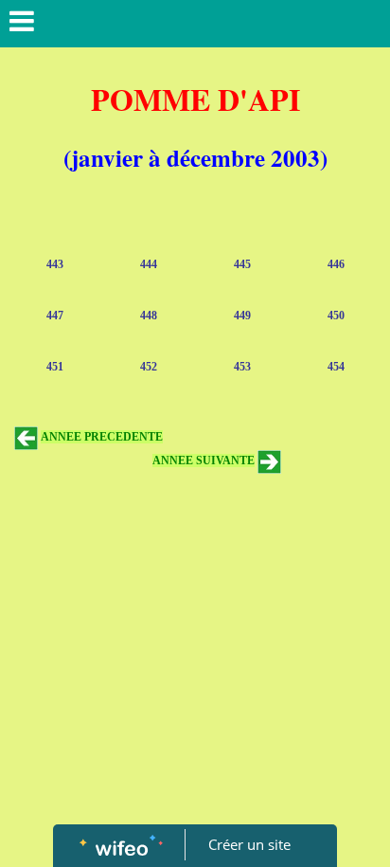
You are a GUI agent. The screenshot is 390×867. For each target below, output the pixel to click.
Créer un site (249, 844)
